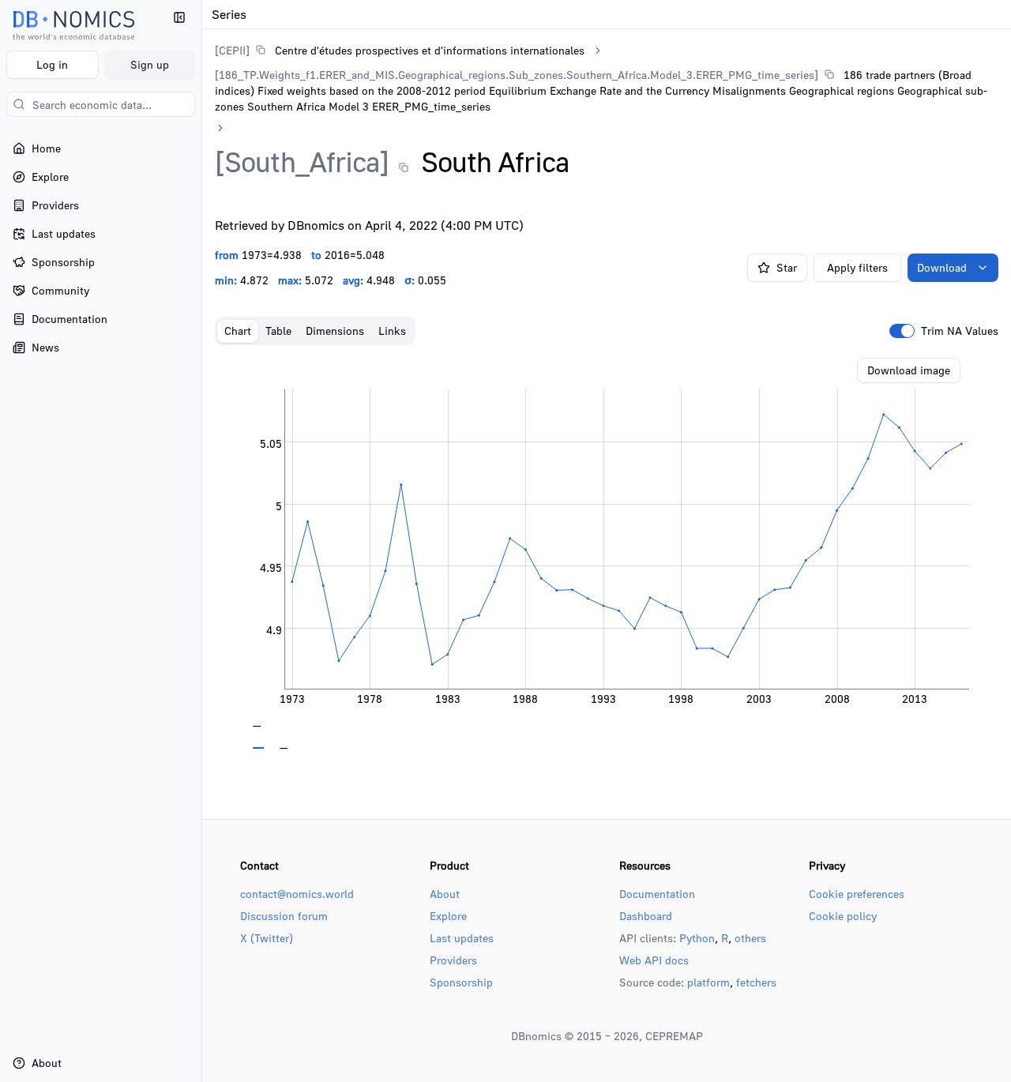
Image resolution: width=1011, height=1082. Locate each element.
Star (786, 267)
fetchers (756, 982)
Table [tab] (278, 330)
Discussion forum (284, 915)
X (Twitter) (266, 938)
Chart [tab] (237, 330)
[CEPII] (232, 50)
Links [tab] (392, 330)
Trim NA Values (959, 330)
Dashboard (645, 915)
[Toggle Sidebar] (201, 541)
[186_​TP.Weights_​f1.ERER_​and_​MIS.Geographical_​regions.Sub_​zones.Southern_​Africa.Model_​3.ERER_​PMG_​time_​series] (516, 74)
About (445, 893)
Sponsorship (461, 982)
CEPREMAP (674, 1036)
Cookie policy (843, 915)
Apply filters (857, 267)
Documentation (657, 893)
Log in (52, 64)
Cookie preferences (856, 893)
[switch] (902, 331)
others (750, 938)
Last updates (462, 938)
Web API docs (654, 960)
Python (697, 938)
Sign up (149, 64)
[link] (399, 50)
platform (708, 982)
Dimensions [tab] (335, 330)
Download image (908, 370)
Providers (453, 960)
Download (942, 267)
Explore (448, 915)
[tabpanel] (606, 553)
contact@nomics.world (297, 893)
